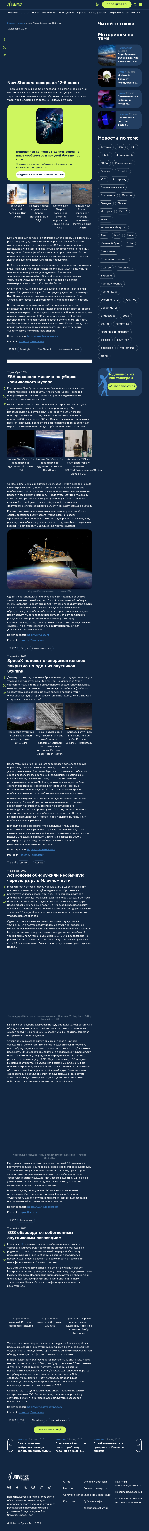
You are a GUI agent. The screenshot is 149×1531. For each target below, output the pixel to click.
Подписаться (124, 386)
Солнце (106, 267)
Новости (13, 12)
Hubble (105, 155)
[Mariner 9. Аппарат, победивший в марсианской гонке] (107, 77)
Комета (105, 219)
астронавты (109, 307)
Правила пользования (128, 1492)
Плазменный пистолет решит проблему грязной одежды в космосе (72, 1447)
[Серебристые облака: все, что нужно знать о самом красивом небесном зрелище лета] (107, 55)
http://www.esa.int (38, 635)
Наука (35, 12)
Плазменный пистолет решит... (126, 121)
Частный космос (59, 1420)
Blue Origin (25, 349)
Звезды (106, 203)
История (106, 211)
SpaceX (23, 863)
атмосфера (108, 315)
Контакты (69, 1501)
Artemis (106, 147)
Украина (81, 12)
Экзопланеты (110, 299)
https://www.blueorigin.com (43, 336)
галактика (122, 323)
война (105, 323)
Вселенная (108, 195)
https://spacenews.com (41, 849)
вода (126, 315)
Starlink (39, 863)
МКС (117, 235)
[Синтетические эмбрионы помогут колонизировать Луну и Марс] (107, 99)
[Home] (14, 4)
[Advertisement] (49, 58)
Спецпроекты (97, 12)
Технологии (49, 12)
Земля (122, 203)
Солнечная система (114, 259)
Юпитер (131, 299)
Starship (123, 171)
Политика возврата (95, 1488)
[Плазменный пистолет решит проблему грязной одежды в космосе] (107, 120)
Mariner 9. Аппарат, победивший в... (128, 79)
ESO (132, 147)
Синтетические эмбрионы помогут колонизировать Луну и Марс (34, 1447)
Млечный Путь (110, 243)
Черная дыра (26, 1220)
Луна (104, 235)
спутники (123, 340)
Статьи (25, 12)
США (130, 243)
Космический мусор (41, 648)
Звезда (127, 195)
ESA (22, 648)
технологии (127, 348)
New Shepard (44, 349)
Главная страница (16, 23)
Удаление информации (97, 1495)
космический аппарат (115, 331)
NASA (104, 163)
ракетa (105, 340)
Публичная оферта (95, 1501)
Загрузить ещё (49, 1430)
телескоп (107, 348)
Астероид (119, 179)
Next (139, 1445)
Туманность (125, 267)
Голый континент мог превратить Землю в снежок (109, 1447)
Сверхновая (108, 251)
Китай (123, 211)
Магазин (136, 12)
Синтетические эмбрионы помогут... (128, 100)
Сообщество (117, 4)
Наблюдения (66, 12)
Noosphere (37, 1420)
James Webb (124, 155)
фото (104, 356)
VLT (103, 179)
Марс (130, 235)
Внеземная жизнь (112, 187)
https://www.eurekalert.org (42, 1207)
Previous (10, 1445)
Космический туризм (69, 349)
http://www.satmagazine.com (44, 1407)
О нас (66, 1481)
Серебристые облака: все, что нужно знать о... (128, 58)
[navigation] (135, 4)
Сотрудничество (118, 12)
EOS (21, 1244)
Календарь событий (96, 1508)
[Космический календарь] (97, 4)
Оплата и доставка (95, 1481)
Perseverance (123, 163)
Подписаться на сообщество (40, 175)
